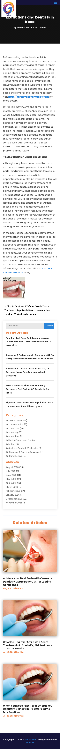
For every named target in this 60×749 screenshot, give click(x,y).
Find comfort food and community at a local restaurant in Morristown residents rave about (28, 342)
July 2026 (10, 471)
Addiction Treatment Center (20, 440)
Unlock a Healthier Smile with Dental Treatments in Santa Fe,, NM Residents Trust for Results (27, 645)
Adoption (10, 444)
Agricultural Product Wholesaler (22, 448)
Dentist (42, 27)
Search (49, 325)
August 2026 (12, 467)
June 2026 (11, 475)
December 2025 (14, 498)
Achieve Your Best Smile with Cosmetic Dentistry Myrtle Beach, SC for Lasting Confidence (28, 581)
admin (20, 27)
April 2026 (11, 482)
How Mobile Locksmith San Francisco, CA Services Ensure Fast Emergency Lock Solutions (28, 372)
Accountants (12, 428)
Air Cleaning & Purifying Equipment (23, 452)
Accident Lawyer (14, 420)
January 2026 (13, 494)
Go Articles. (31, 739)
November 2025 (14, 502)
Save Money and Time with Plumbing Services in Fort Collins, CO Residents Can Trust (28, 389)
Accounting (12, 432)
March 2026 (12, 487)
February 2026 (13, 490)
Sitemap (30, 742)
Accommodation (14, 424)
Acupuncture (12, 436)
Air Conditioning (14, 456)
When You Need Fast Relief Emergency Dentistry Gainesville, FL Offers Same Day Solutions (27, 709)
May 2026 (11, 479)
